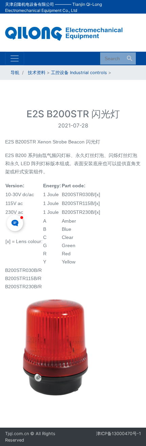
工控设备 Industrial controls (79, 72)
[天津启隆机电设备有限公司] (68, 32)
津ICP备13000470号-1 (118, 433)
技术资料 (36, 72)
